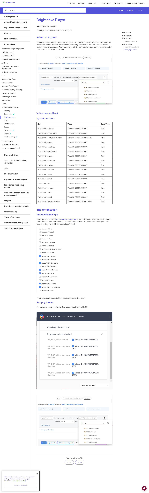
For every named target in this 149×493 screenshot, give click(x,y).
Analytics (5, 63)
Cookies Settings (20, 485)
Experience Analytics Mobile (16, 206)
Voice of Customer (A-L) (10, 145)
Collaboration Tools (9, 79)
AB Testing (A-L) (8, 52)
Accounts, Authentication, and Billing (15, 161)
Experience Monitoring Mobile (14, 186)
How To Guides (10, 39)
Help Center (118, 3)
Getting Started (11, 17)
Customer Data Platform (10, 86)
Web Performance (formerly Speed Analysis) (16, 194)
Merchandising (10, 212)
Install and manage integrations (13, 49)
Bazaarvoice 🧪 (9, 114)
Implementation (127, 44)
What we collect (127, 38)
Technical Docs (105, 3)
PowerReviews (9, 124)
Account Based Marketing (11, 59)
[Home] (9, 2)
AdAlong (7, 111)
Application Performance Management (10, 67)
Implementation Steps (132, 47)
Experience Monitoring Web (16, 179)
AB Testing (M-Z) (8, 56)
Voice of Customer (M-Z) (11, 148)
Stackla (6, 127)
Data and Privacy (11, 155)
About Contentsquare (13, 228)
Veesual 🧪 (7, 133)
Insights (7, 201)
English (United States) (126, 10)
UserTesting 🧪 (9, 130)
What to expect (127, 35)
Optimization (6, 100)
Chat (3, 76)
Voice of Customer (12, 217)
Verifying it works (131, 50)
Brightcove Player (10, 117)
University (71, 3)
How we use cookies (19, 481)
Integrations (9, 44)
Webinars (81, 3)
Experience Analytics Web (15, 28)
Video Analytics (7, 141)
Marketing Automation (10, 97)
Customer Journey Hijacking (12, 90)
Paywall (4, 104)
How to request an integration (65, 219)
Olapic (6, 120)
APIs (6, 168)
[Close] (37, 474)
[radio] (69, 462)
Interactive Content (9, 93)
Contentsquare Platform (136, 3)
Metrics (7, 33)
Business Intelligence (9, 72)
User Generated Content (10, 107)
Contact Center (7, 83)
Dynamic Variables (131, 41)
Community (92, 3)
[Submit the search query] (6, 10)
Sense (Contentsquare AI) (15, 22)
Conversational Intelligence (16, 223)
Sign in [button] (140, 10)
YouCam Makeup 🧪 (10, 137)
